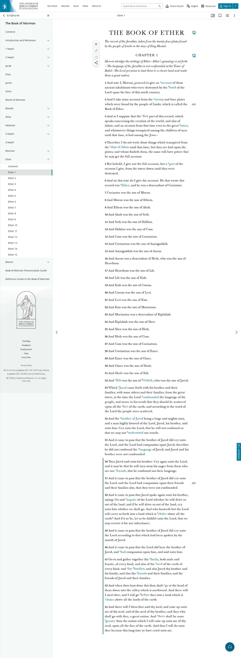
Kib (118, 380)
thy (130, 569)
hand (172, 87)
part (172, 164)
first (145, 116)
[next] (236, 332)
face (125, 407)
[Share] (96, 62)
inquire (131, 500)
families (139, 569)
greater (110, 621)
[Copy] (96, 57)
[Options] (234, 15)
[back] (4, 15)
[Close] (96, 44)
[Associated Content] (194, 32)
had (123, 552)
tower (184, 126)
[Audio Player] (229, 646)
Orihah (147, 380)
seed (159, 564)
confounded (151, 397)
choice (162, 514)
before (145, 595)
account (166, 83)
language (145, 449)
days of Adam (120, 147)
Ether (125, 185)
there (161, 616)
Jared (123, 388)
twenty (159, 99)
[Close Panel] (48, 15)
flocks (154, 559)
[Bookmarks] (220, 15)
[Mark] (96, 50)
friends (121, 471)
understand (135, 433)
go (166, 585)
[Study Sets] (213, 15)
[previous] (57, 332)
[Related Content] (227, 15)
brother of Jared (132, 419)
